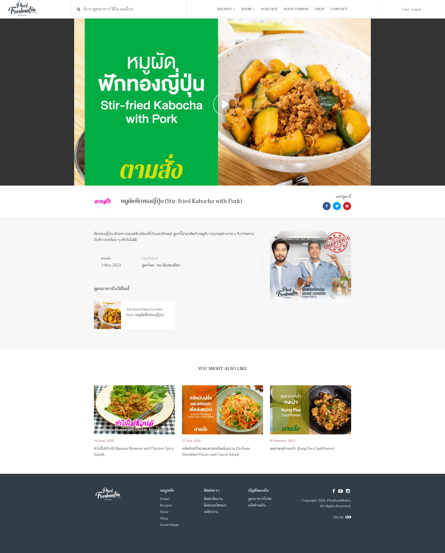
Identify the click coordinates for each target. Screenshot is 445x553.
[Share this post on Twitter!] (336, 206)
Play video (222, 102)
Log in (416, 9)
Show (164, 512)
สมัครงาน (211, 512)
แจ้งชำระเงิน (257, 505)
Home (164, 499)
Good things (169, 525)
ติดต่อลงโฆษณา (215, 505)
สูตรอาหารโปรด (259, 499)
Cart (405, 9)
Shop (164, 518)
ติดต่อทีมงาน (213, 499)
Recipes (166, 505)
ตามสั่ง (106, 258)
